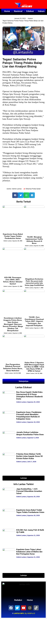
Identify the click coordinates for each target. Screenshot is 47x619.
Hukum (41, 11)
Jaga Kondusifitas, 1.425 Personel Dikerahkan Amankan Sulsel (29, 491)
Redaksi (18, 600)
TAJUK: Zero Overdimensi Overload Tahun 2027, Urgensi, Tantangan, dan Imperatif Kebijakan (34, 321)
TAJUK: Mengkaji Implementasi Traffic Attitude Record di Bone (34, 240)
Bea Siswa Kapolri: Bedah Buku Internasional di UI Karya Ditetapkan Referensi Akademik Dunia (29, 395)
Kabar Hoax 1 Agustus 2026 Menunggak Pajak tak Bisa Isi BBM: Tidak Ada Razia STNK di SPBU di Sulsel (34, 367)
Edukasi (30, 11)
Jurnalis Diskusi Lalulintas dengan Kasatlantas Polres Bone (30, 433)
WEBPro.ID (31, 613)
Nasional (18, 11)
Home (7, 11)
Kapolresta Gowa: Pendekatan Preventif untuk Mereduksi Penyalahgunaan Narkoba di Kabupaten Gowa (28, 415)
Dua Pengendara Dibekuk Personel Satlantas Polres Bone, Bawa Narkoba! (13, 367)
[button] (15, 195)
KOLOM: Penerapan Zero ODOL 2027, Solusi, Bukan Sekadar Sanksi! (12, 280)
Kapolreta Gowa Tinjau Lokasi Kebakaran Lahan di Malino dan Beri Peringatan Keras (29, 551)
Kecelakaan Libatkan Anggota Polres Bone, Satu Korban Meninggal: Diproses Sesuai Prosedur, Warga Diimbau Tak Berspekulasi (13, 324)
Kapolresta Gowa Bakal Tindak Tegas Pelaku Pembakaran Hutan (13, 236)
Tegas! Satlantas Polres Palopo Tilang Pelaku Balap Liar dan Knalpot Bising (22, 63)
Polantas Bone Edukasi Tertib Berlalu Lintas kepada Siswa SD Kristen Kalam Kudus (29, 456)
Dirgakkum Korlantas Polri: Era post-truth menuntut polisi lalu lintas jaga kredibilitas (34, 282)
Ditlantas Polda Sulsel (33, 189)
